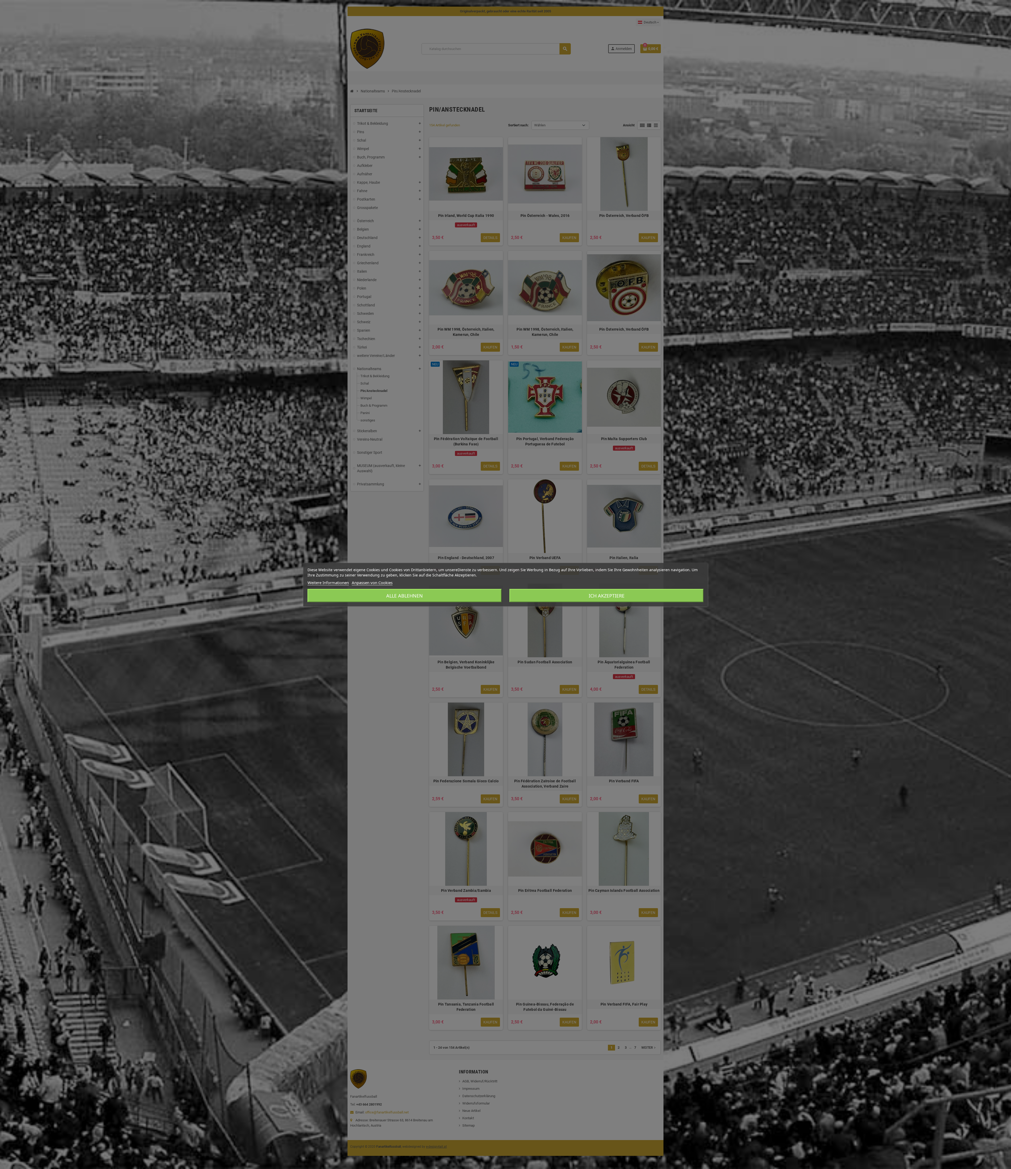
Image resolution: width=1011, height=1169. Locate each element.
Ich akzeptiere (607, 595)
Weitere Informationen (328, 582)
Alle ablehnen (404, 595)
